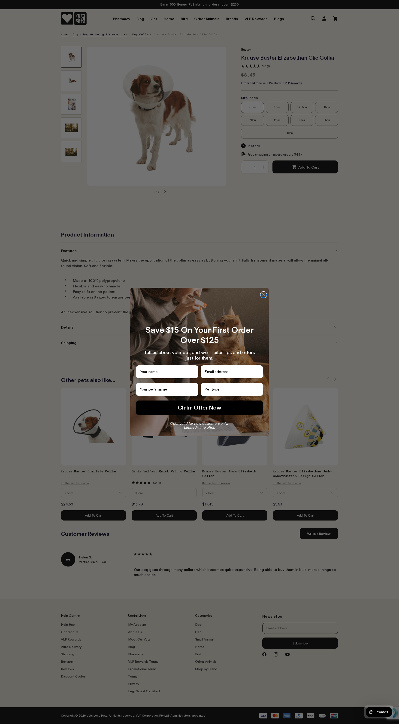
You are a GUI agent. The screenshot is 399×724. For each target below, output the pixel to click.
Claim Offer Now (199, 407)
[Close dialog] (263, 295)
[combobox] (230, 389)
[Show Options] (258, 389)
